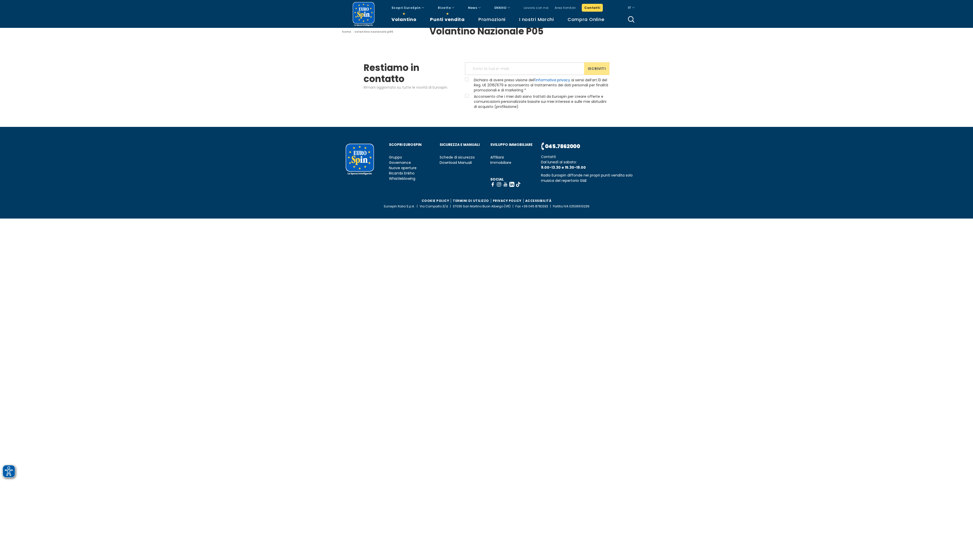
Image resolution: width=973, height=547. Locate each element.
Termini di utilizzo (471, 201)
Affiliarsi (497, 157)
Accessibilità (538, 201)
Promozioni (492, 19)
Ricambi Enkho (402, 173)
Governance (400, 163)
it (630, 8)
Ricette (445, 8)
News (473, 8)
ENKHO (501, 8)
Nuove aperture (403, 168)
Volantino (403, 19)
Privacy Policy (507, 201)
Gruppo (395, 157)
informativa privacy (552, 80)
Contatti (592, 8)
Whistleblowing (402, 179)
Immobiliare (500, 163)
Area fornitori (565, 8)
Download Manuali (456, 163)
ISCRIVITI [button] (597, 68)
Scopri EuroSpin (406, 8)
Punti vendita (447, 19)
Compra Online (586, 19)
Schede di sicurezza (457, 157)
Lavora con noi (536, 8)
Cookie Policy (435, 201)
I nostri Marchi (536, 19)
